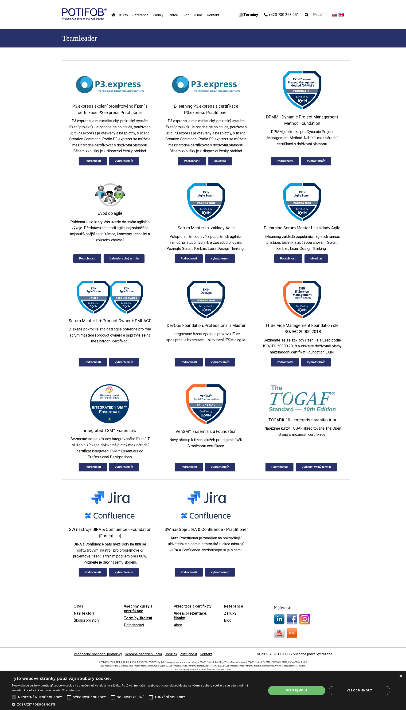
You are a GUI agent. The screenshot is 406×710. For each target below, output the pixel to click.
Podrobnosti (93, 161)
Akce (178, 625)
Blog (186, 15)
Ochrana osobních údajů (143, 654)
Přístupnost (188, 654)
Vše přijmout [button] (297, 690)
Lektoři (173, 15)
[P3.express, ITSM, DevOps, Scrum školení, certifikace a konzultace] (84, 19)
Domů (113, 14)
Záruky (158, 15)
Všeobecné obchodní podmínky (98, 654)
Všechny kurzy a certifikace (138, 608)
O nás (198, 15)
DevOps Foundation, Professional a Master (206, 325)
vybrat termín (124, 161)
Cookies (171, 654)
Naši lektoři (84, 613)
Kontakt (213, 15)
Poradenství (134, 625)
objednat (220, 161)
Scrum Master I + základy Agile (206, 227)
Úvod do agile (110, 213)
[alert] (203, 690)
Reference (140, 15)
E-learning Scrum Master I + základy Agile (302, 227)
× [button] (400, 676)
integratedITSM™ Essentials (110, 430)
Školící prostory (87, 620)
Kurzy (123, 15)
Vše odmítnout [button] (359, 690)
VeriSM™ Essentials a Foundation (206, 431)
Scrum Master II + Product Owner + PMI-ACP (110, 320)
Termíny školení (138, 618)
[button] (135, 704)
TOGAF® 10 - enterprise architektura (302, 419)
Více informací (72, 690)
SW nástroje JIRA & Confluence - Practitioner (206, 529)
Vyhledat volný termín (124, 258)
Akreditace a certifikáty (192, 606)
